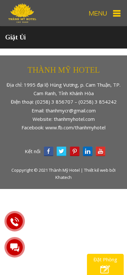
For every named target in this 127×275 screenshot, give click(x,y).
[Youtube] (101, 151)
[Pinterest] (74, 151)
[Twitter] (61, 151)
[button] (104, 13)
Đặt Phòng (105, 259)
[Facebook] (48, 151)
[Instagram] (87, 151)
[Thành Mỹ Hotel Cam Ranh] (22, 12)
